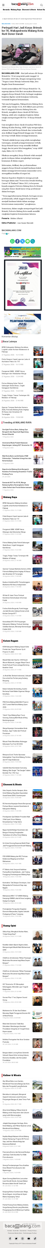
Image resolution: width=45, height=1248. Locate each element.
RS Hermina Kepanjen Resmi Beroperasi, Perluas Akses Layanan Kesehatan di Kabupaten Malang (17, 806)
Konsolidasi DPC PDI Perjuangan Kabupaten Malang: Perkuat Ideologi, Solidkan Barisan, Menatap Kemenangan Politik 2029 (17, 626)
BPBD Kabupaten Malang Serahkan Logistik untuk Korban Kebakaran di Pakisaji (15, 505)
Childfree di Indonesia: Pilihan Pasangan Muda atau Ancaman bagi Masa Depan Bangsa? (17, 960)
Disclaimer (23, 1231)
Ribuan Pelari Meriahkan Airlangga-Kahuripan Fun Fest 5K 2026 (15, 742)
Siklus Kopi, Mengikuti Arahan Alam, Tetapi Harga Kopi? (15, 932)
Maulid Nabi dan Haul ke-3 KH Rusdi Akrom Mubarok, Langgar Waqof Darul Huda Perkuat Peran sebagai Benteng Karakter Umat (16, 664)
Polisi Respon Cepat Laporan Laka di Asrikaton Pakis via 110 (15, 517)
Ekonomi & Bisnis (29, 10)
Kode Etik (16, 1231)
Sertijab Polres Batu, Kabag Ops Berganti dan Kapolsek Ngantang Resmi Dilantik (15, 432)
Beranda (6, 10)
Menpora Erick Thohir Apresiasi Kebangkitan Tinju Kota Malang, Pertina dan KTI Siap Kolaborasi (16, 757)
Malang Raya (16, 10)
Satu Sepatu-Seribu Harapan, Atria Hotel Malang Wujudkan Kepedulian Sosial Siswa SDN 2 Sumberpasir (15, 793)
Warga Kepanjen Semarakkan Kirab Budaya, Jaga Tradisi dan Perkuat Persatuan (15, 731)
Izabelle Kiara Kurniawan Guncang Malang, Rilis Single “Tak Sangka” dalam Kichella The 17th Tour (16, 770)
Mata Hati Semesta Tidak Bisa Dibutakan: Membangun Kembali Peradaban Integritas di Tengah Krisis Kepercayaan (16, 1028)
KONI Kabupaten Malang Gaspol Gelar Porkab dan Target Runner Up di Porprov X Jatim (16, 649)
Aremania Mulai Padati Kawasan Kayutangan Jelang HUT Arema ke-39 (17, 444)
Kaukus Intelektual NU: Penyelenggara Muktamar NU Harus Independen (16, 583)
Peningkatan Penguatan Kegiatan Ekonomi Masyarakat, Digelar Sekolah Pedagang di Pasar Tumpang (16, 911)
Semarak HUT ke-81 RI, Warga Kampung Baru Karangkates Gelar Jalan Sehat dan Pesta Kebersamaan (17, 485)
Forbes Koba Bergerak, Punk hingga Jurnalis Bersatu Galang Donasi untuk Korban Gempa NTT (16, 611)
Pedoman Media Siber (15, 1233)
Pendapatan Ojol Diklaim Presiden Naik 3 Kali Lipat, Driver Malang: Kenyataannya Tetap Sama (16, 819)
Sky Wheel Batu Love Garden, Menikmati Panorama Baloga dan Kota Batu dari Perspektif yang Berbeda (16, 1084)
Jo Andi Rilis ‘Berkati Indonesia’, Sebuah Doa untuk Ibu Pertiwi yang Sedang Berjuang (17, 678)
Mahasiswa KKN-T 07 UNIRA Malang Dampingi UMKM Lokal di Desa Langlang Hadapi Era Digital (17, 898)
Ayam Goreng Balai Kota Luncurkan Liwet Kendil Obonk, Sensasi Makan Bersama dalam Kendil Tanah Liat (15, 1181)
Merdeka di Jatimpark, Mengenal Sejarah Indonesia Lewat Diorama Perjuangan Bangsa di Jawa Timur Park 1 (16, 1098)
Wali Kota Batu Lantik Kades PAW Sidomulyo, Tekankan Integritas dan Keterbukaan (16, 458)
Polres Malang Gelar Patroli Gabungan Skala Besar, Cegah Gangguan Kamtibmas (16, 545)
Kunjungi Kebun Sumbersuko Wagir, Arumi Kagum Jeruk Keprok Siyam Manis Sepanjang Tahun (15, 1194)
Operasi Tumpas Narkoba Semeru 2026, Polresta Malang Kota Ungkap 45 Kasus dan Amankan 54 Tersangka (17, 571)
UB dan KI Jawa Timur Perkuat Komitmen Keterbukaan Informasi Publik (15, 598)
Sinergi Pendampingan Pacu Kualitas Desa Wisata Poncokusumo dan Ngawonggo (16, 1168)
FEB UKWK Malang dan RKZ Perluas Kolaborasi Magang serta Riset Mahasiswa (15, 859)
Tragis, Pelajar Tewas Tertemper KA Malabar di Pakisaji (15, 557)
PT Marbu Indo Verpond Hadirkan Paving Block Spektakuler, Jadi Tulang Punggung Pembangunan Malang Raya (16, 872)
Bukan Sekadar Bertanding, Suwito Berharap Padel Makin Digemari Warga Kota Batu (16, 691)
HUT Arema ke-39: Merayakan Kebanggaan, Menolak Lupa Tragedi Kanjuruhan (15, 987)
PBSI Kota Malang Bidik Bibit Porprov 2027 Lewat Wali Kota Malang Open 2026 (15, 704)
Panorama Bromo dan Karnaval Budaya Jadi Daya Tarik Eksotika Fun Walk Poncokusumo (16, 1154)
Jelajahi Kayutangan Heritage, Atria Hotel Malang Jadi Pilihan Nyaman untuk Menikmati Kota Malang (17, 1126)
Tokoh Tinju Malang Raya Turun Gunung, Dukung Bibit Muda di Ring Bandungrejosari (15, 718)
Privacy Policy (32, 1231)
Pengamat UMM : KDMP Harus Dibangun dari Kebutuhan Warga (14, 530)
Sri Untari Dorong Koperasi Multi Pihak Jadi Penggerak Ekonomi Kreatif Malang (17, 844)
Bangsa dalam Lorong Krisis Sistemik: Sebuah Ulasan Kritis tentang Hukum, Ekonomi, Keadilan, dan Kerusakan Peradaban (16, 1057)
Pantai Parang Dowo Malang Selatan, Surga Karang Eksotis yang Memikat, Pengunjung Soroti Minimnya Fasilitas (16, 1207)
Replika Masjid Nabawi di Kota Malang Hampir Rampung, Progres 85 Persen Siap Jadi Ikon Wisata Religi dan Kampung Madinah (16, 1140)
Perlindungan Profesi (30, 1233)
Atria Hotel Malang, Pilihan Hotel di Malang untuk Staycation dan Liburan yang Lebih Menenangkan (16, 1112)
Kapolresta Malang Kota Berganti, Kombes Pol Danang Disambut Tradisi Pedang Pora (17, 471)
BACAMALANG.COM (11, 230)
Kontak (10, 1231)
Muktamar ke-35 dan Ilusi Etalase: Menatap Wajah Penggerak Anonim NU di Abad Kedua (16, 1013)
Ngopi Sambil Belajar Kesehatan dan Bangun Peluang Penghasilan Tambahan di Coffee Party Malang (15, 832)
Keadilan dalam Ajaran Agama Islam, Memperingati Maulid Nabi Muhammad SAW (16, 947)
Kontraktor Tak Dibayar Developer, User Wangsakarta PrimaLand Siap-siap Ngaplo (17, 885)
